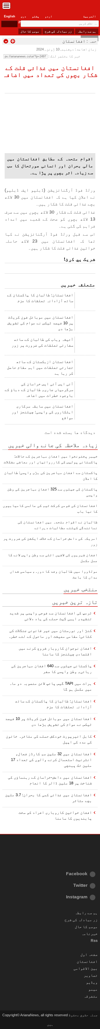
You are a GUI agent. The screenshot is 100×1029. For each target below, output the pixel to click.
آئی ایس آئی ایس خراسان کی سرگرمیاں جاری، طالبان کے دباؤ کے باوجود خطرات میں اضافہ (39, 390)
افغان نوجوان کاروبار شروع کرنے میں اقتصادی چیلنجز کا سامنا (55, 651)
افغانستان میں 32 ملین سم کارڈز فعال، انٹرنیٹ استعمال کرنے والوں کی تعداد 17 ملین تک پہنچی (51, 759)
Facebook (76, 873)
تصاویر (91, 975)
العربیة (89, 16)
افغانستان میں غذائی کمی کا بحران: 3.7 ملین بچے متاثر (48, 797)
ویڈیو (92, 982)
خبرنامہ (89, 934)
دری (23, 16)
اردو (48, 16)
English (9, 16)
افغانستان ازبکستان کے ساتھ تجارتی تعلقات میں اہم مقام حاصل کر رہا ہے (40, 367)
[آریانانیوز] (50, 7)
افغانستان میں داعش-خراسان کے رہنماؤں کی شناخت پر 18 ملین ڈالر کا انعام (50, 780)
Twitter (80, 885)
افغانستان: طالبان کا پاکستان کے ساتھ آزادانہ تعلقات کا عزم (40, 298)
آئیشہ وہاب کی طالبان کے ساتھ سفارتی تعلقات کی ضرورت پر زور (42, 342)
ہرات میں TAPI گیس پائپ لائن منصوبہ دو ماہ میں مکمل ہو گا (50, 686)
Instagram (76, 896)
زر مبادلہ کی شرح (58, 31)
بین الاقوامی (85, 968)
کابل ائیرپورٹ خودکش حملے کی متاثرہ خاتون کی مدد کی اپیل (49, 739)
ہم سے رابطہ (86, 31)
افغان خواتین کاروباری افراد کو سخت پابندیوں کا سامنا (55, 815)
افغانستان (73, 41)
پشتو (35, 16)
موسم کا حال (30, 31)
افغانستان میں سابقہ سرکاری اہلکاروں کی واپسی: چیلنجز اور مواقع (42, 412)
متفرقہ (91, 996)
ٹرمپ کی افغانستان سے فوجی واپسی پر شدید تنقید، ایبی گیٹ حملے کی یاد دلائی (50, 616)
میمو (93, 989)
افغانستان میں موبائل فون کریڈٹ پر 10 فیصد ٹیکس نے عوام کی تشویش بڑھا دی (40, 323)
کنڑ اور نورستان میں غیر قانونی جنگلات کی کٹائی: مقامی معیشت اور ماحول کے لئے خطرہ (50, 633)
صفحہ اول (89, 954)
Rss (94, 941)
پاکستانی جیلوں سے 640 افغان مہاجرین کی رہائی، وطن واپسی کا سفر (51, 668)
